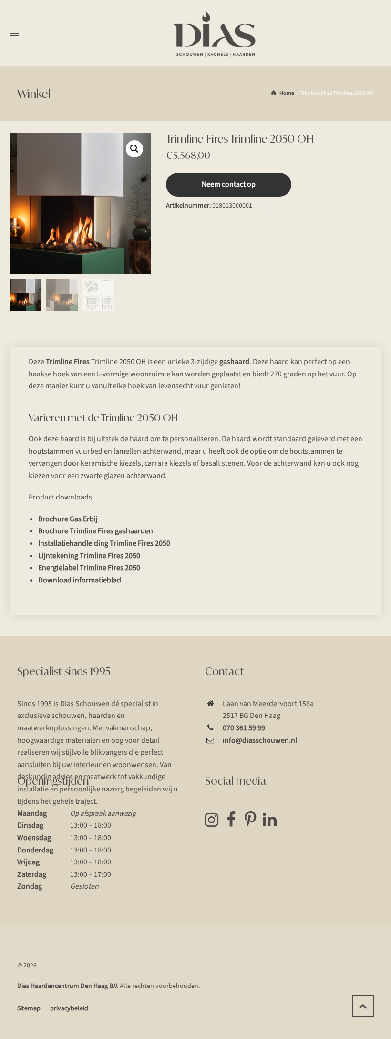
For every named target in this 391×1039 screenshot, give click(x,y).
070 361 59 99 (244, 728)
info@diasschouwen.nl (260, 740)
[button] (134, 148)
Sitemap (29, 1008)
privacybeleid (69, 1008)
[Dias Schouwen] (215, 33)
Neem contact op (229, 184)
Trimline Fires (68, 361)
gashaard (234, 361)
